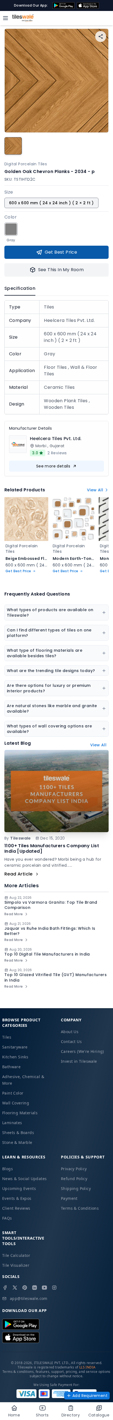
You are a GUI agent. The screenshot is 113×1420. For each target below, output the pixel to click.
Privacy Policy (74, 1168)
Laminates (12, 1122)
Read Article (18, 874)
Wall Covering (15, 1103)
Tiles (6, 1037)
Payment (69, 1198)
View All (95, 490)
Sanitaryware (15, 1047)
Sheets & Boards (18, 1132)
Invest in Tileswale (79, 1061)
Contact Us (71, 1041)
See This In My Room (61, 270)
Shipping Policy (76, 1188)
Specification (19, 288)
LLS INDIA (87, 1367)
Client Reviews (16, 1208)
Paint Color (12, 1093)
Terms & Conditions (80, 1208)
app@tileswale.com (28, 1298)
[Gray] (11, 229)
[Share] (100, 36)
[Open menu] (5, 18)
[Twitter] (15, 1287)
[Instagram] (54, 1287)
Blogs (7, 1168)
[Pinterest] (24, 1287)
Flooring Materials (20, 1112)
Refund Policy (74, 1178)
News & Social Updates (24, 1178)
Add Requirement (90, 1395)
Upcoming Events (19, 1188)
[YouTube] (44, 1287)
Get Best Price (61, 252)
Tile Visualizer (15, 1265)
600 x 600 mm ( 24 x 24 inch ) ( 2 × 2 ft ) (51, 203)
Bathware (11, 1066)
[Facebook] (5, 1287)
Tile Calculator (16, 1255)
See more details (53, 466)
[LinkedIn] (34, 1287)
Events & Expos (17, 1198)
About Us (69, 1031)
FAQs (7, 1218)
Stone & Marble (17, 1142)
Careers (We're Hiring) (82, 1051)
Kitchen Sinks (15, 1056)
